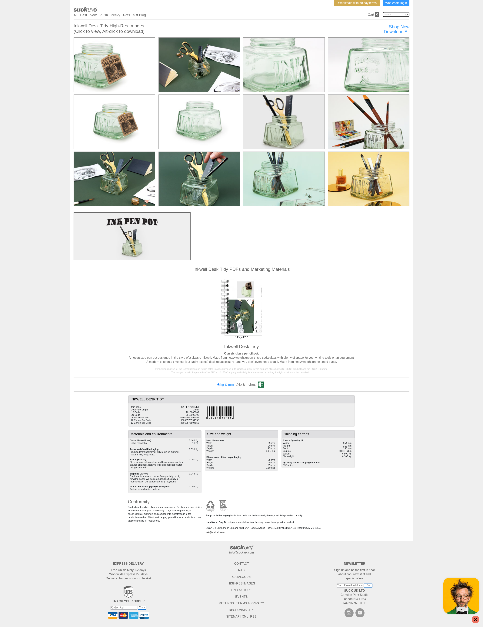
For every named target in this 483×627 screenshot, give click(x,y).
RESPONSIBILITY (241, 610)
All (75, 15)
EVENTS (241, 596)
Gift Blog (139, 15)
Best (83, 15)
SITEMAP (233, 616)
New (93, 15)
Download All (396, 31)
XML (245, 616)
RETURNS (226, 603)
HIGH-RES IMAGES (241, 583)
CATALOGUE (241, 576)
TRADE (241, 570)
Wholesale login (396, 3)
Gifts (126, 15)
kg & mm (227, 384)
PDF (241, 307)
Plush (103, 15)
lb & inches (247, 384)
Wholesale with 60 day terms (357, 3)
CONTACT (241, 563)
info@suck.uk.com (215, 532)
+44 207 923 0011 (354, 603)
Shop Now (399, 26)
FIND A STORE (241, 590)
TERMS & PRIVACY (250, 603)
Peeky (115, 15)
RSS (253, 616)
